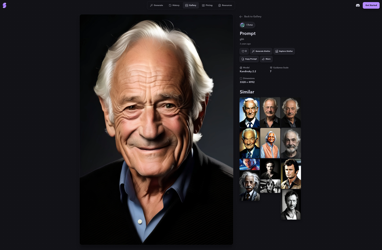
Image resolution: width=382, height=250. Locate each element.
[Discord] (357, 5)
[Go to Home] (4, 5)
